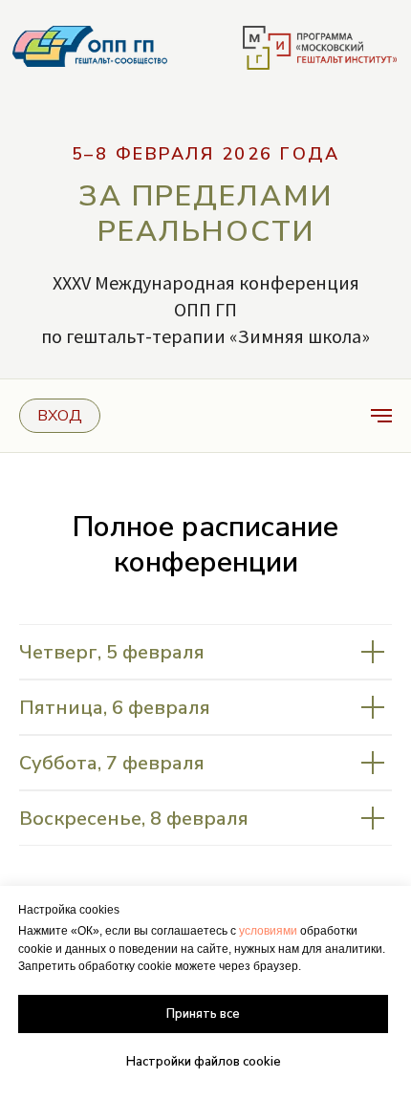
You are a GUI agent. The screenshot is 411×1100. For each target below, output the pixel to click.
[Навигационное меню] (381, 415)
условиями (268, 931)
